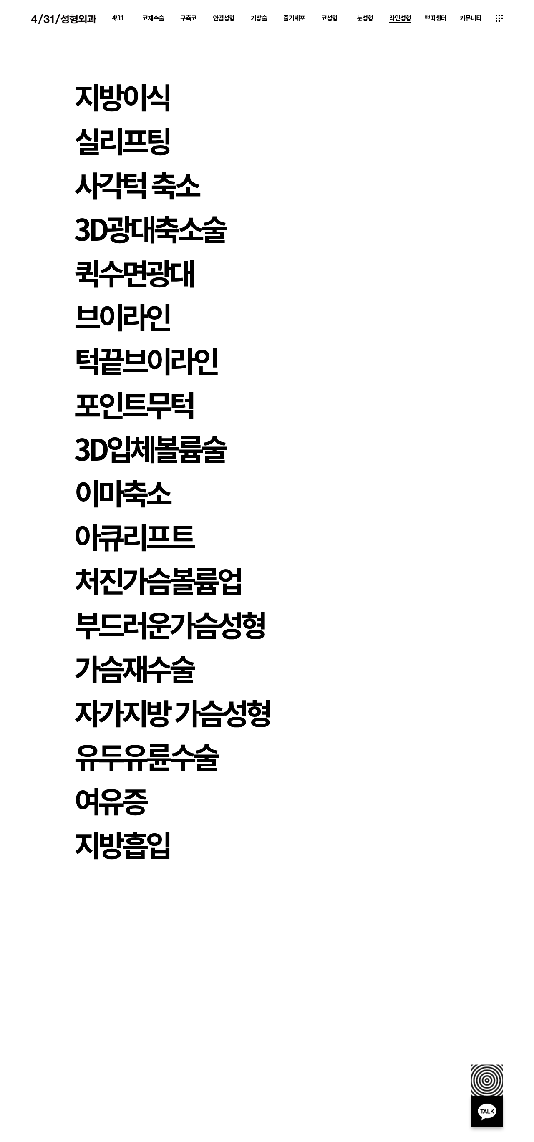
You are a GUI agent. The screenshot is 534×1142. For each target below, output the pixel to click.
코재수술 (153, 18)
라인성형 (400, 18)
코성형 (329, 18)
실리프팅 (121, 139)
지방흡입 (121, 843)
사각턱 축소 (136, 184)
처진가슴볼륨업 (157, 579)
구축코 (188, 18)
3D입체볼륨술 (149, 447)
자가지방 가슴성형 (172, 711)
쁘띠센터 (435, 18)
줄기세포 (294, 18)
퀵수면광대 (133, 272)
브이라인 (121, 315)
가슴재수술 (133, 667)
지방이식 (121, 96)
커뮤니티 (470, 18)
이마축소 (121, 492)
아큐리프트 (133, 535)
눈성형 (365, 18)
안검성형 (223, 18)
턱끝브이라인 (145, 359)
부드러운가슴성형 (169, 623)
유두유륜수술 (145, 755)
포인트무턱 (133, 403)
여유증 (110, 799)
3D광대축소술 (149, 227)
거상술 (259, 18)
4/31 (118, 18)
